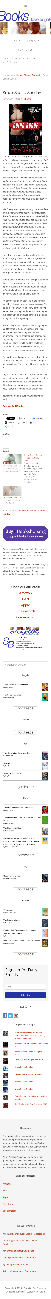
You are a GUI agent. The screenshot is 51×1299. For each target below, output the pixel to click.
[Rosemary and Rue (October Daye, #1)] (45, 882)
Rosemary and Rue (11, 876)
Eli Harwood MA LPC (11, 847)
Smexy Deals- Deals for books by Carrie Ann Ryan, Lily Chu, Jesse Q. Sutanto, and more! (30, 1035)
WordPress (32, 1292)
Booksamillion (25, 617)
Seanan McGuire (10, 878)
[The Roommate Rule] (45, 834)
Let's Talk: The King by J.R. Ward (29, 1060)
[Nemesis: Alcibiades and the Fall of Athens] (45, 947)
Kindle (19, 406)
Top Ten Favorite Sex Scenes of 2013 (31, 1104)
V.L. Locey (8, 922)
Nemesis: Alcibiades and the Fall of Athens (21, 941)
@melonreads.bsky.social (23, 1240)
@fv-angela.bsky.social (21, 1234)
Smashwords (25, 611)
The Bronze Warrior (11, 920)
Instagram (11, 1264)
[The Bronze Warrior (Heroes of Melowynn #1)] (45, 926)
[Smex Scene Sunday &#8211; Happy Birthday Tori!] (35, 469)
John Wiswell (9, 810)
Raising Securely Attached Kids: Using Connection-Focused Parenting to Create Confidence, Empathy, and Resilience (21, 841)
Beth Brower (9, 823)
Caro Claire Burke (10, 912)
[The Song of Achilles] (45, 700)
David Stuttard (9, 943)
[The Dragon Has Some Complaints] (45, 813)
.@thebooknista (14, 1251)
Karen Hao (8, 936)
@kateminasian (15, 1258)
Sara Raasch (9, 687)
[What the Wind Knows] (45, 779)
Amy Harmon (9, 776)
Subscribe (25, 995)
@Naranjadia (16, 1271)
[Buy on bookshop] (26, 541)
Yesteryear (8, 910)
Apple (25, 605)
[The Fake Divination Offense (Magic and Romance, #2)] (45, 690)
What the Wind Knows (12, 773)
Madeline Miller (10, 697)
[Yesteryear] (45, 916)
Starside (6, 763)
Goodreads (8, 406)
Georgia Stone (10, 830)
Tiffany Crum (9, 755)
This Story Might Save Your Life (16, 753)
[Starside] (45, 769)
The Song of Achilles (12, 695)
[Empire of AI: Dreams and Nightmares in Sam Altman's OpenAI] (45, 936)
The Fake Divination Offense (15, 685)
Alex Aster (8, 766)
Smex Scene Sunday (12, 466)
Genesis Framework (15, 1292)
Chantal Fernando (24, 510)
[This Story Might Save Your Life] (45, 759)
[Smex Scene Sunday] (12, 459)
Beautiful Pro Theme (33, 1288)
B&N (25, 599)
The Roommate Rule (12, 828)
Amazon (25, 593)
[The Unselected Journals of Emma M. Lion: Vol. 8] (45, 823)
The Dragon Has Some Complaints (18, 807)
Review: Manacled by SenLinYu (28, 1074)
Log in (42, 1292)
